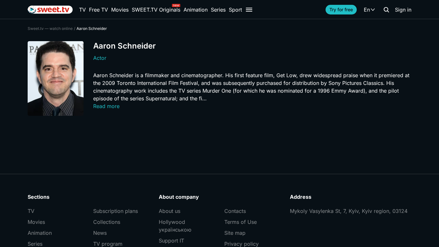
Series (218, 9)
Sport (235, 9)
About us (169, 211)
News (100, 233)
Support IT (171, 240)
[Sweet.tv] (50, 9)
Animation (196, 9)
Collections (106, 222)
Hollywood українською (175, 226)
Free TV (98, 9)
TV (82, 9)
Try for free (341, 9)
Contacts (235, 211)
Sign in (403, 9)
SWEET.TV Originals (156, 9)
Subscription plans (115, 211)
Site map (235, 233)
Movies (120, 9)
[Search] (386, 9)
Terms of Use (240, 222)
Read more (106, 106)
